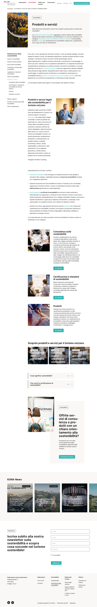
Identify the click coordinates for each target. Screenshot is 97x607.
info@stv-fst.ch (11, 584)
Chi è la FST (40, 580)
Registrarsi (56, 563)
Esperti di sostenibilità (13, 59)
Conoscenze (51, 2)
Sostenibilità (32, 2)
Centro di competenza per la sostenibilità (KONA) (59, 75)
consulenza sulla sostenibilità (48, 39)
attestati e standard (64, 39)
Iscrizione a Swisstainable (82, 3)
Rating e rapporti (12, 99)
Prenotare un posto (14, 94)
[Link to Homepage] (11, 3)
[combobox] (70, 537)
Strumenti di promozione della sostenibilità (15, 102)
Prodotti (11, 91)
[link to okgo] (12, 602)
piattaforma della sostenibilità (43, 35)
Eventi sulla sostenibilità (14, 64)
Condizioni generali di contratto (46, 603)
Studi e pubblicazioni (13, 106)
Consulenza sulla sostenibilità (17, 82)
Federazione (22, 2)
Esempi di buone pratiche (14, 62)
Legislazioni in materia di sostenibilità (14, 73)
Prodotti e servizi (12, 79)
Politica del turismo (41, 3)
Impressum (73, 603)
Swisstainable (55, 580)
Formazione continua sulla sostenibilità (14, 68)
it (70, 3)
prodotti (39, 41)
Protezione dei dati (62, 603)
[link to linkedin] (8, 602)
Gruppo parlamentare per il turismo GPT (70, 588)
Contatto (59, 3)
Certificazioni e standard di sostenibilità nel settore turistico (16, 86)
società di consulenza (50, 68)
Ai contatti (58, 268)
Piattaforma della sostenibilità (14, 55)
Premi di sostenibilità (13, 76)
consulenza (32, 117)
